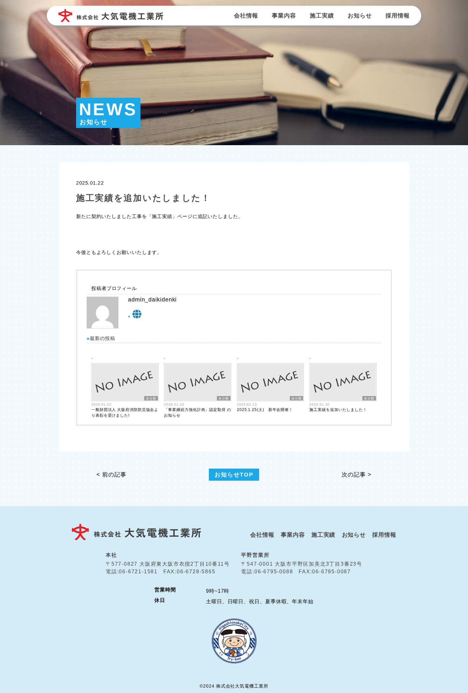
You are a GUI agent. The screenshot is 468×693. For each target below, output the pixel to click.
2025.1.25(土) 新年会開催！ (265, 409)
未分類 (151, 398)
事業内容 (284, 15)
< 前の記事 (111, 474)
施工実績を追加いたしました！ (338, 409)
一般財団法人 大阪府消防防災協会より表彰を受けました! (124, 412)
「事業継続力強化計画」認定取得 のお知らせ (197, 412)
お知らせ (360, 15)
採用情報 (398, 15)
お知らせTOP (234, 474)
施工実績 (322, 15)
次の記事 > (356, 474)
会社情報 (246, 15)
